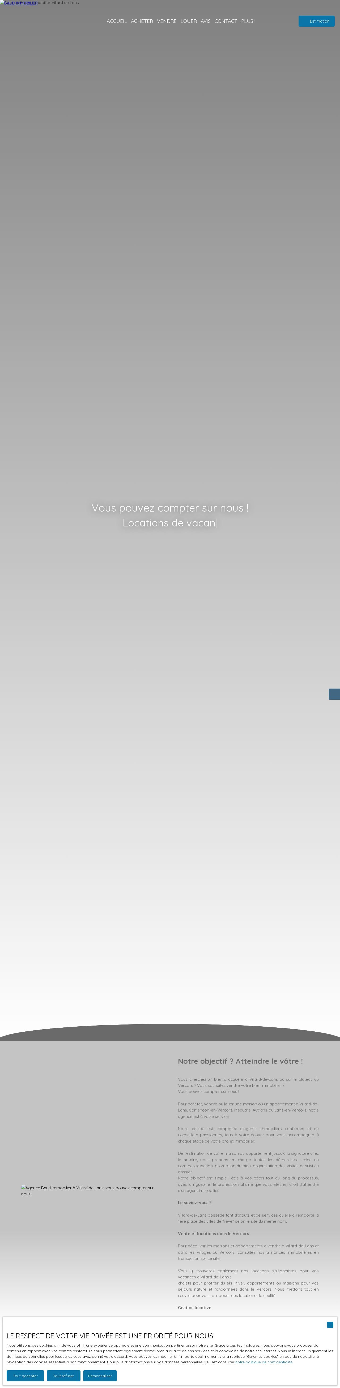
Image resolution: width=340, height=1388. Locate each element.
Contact (226, 21)
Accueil (117, 21)
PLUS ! (248, 21)
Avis (206, 21)
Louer (189, 21)
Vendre (167, 21)
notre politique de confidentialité (263, 1362)
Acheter (142, 21)
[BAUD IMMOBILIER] (42, 21)
